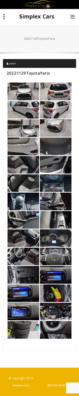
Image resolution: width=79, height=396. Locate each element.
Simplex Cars (36, 16)
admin (12, 63)
